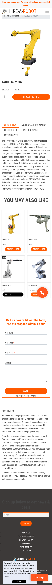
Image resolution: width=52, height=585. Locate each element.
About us (26, 533)
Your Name (9, 333)
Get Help (39, 577)
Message (8, 363)
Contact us (26, 551)
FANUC (18, 89)
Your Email (9, 343)
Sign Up (26, 524)
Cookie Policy (18, 571)
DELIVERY (26, 544)
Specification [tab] (11, 130)
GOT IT (19, 582)
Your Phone (9, 353)
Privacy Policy (26, 540)
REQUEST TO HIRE (31, 97)
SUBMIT (26, 391)
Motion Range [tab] (30, 130)
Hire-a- (23, 11)
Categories (16, 16)
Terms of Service (26, 536)
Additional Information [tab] (33, 125)
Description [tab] (10, 125)
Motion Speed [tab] (11, 135)
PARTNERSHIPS (26, 547)
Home (6, 16)
